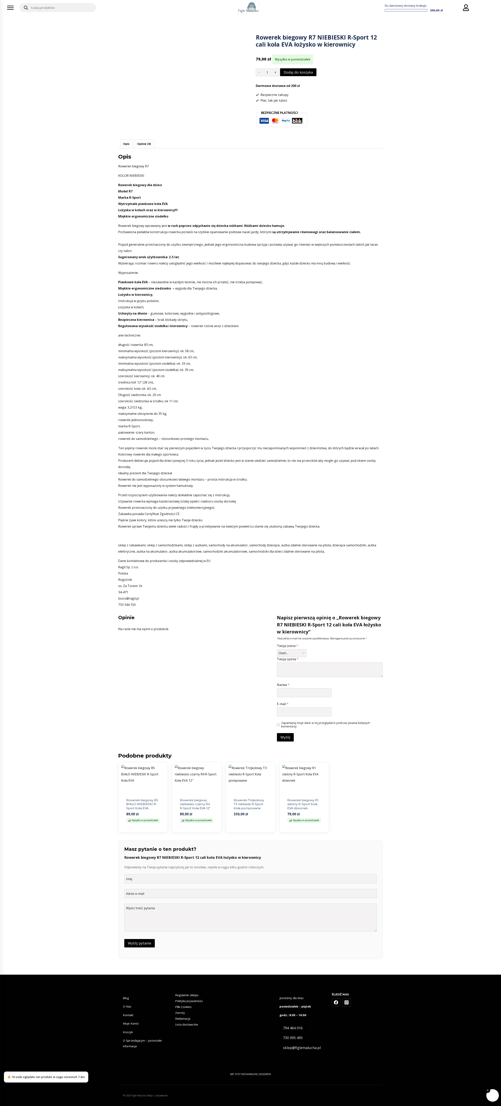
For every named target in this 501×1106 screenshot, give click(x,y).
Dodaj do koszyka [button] (143, 831)
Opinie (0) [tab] (144, 144)
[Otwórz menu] (10, 7)
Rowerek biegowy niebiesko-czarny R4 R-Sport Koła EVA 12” (195, 804)
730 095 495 (293, 1037)
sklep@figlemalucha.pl (302, 1047)
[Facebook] (336, 1002)
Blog (126, 998)
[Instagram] (346, 1002)
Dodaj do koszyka (298, 72)
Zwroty (180, 1013)
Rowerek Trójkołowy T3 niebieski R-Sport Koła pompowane (249, 804)
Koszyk (128, 1032)
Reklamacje (182, 1018)
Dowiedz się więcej (250, 831)
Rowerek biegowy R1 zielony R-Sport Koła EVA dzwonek (302, 804)
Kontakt (128, 1015)
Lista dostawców (186, 1024)
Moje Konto (131, 1023)
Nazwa (283, 685)
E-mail (282, 704)
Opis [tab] (126, 144)
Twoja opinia (287, 659)
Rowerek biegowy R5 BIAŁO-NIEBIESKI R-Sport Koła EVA (142, 804)
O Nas (127, 1006)
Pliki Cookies (183, 1007)
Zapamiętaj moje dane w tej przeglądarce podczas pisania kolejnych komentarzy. (325, 724)
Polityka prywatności (189, 1001)
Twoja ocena (287, 646)
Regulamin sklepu (186, 995)
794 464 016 (293, 1028)
